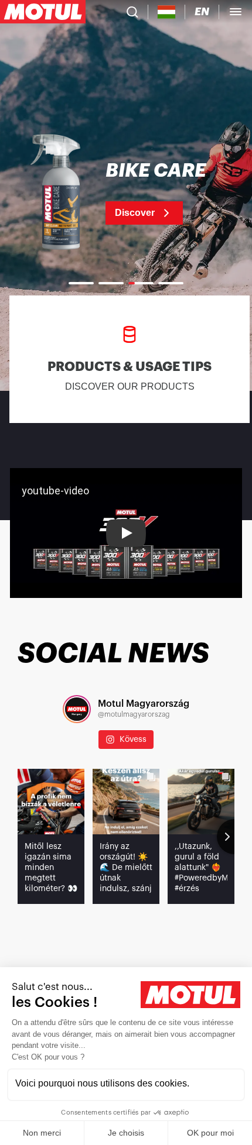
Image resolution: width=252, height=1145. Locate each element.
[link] (126, 193)
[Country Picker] (166, 12)
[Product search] (132, 12)
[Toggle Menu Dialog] (236, 12)
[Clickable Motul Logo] (43, 11)
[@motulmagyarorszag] (76, 709)
